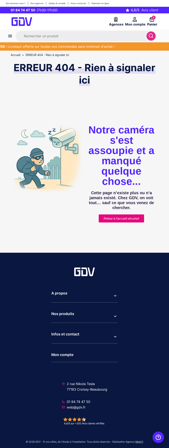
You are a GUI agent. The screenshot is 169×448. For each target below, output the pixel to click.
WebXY (139, 441)
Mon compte (62, 355)
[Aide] (158, 437)
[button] (84, 296)
